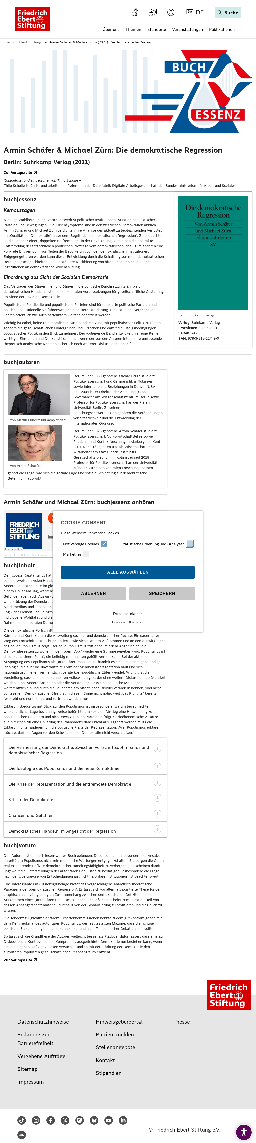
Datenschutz (136, 622)
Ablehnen (93, 593)
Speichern (162, 593)
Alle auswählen (128, 572)
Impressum (118, 622)
